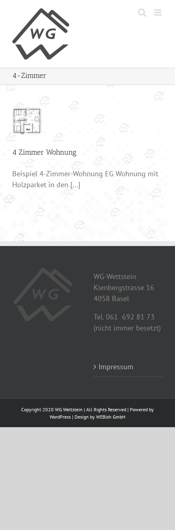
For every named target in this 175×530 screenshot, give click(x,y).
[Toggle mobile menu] (158, 12)
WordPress (60, 417)
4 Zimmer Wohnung (44, 152)
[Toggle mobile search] (142, 12)
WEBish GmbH (110, 417)
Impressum (115, 366)
